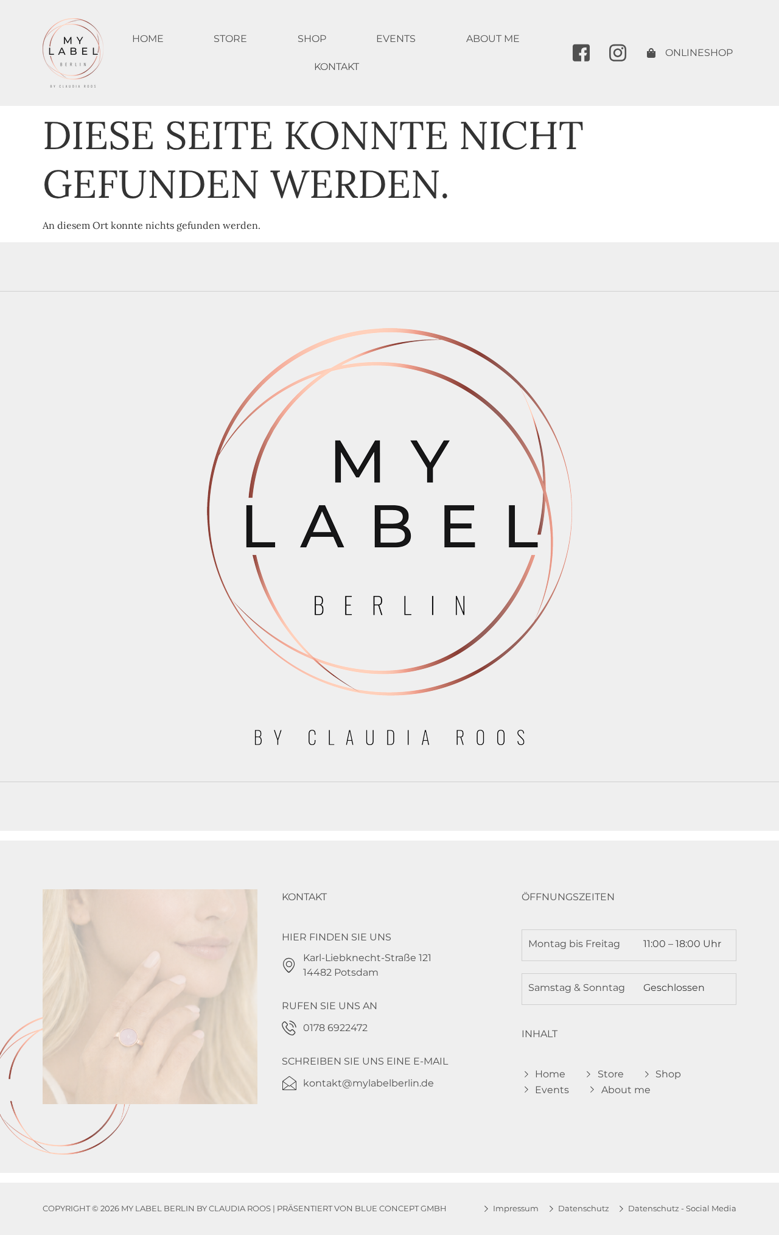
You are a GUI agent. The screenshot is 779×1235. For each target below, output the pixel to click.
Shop (312, 38)
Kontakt (336, 66)
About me (493, 38)
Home (148, 38)
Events (396, 38)
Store (230, 38)
